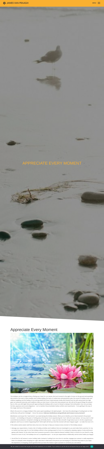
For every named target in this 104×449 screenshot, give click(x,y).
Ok (92, 446)
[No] (102, 446)
